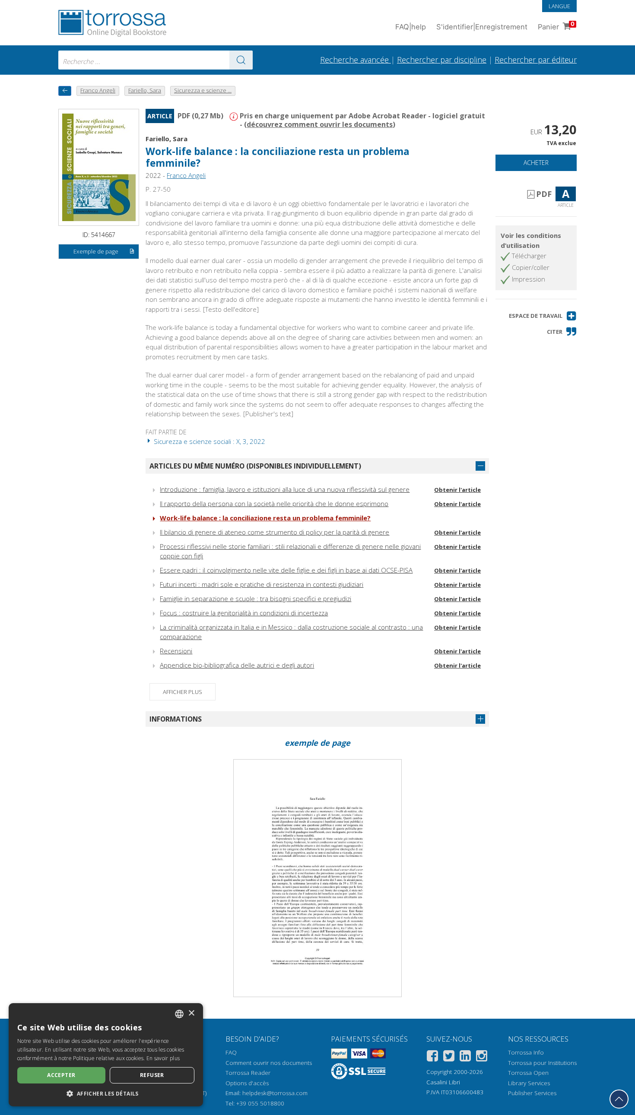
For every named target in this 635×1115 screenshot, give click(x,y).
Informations (175, 719)
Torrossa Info (526, 1052)
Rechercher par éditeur (536, 59)
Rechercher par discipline (441, 59)
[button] (543, 316)
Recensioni (176, 650)
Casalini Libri (443, 1082)
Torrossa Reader (247, 1073)
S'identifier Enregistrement (481, 26)
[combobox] (155, 60)
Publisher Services (532, 1093)
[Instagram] (481, 1057)
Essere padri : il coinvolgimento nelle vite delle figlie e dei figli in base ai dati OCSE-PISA (286, 570)
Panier (556, 25)
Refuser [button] (152, 1075)
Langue (559, 6)
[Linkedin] (465, 1057)
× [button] (191, 1013)
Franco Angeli (186, 175)
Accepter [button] (61, 1075)
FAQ (231, 1052)
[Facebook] (432, 1057)
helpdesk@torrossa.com (275, 1093)
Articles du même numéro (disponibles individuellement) (255, 466)
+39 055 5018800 (260, 1103)
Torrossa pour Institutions (542, 1063)
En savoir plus (163, 1058)
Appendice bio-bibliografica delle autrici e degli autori (237, 665)
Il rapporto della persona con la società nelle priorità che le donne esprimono (274, 503)
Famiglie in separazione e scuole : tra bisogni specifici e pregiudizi (255, 598)
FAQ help (410, 26)
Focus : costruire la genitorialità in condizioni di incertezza (244, 612)
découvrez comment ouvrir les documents (320, 124)
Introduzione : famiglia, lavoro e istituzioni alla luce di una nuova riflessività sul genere (285, 489)
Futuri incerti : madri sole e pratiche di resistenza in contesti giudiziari (261, 584)
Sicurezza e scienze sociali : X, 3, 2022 (208, 441)
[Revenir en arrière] (64, 91)
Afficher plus (182, 692)
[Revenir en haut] (619, 1099)
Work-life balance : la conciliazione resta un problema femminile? (265, 517)
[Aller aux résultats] (241, 60)
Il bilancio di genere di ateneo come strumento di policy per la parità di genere (274, 532)
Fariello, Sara (166, 138)
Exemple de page (95, 251)
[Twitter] (448, 1057)
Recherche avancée (355, 59)
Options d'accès (247, 1083)
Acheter (536, 162)
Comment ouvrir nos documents (268, 1063)
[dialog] (106, 1054)
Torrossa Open (528, 1073)
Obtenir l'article (457, 490)
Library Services (529, 1083)
